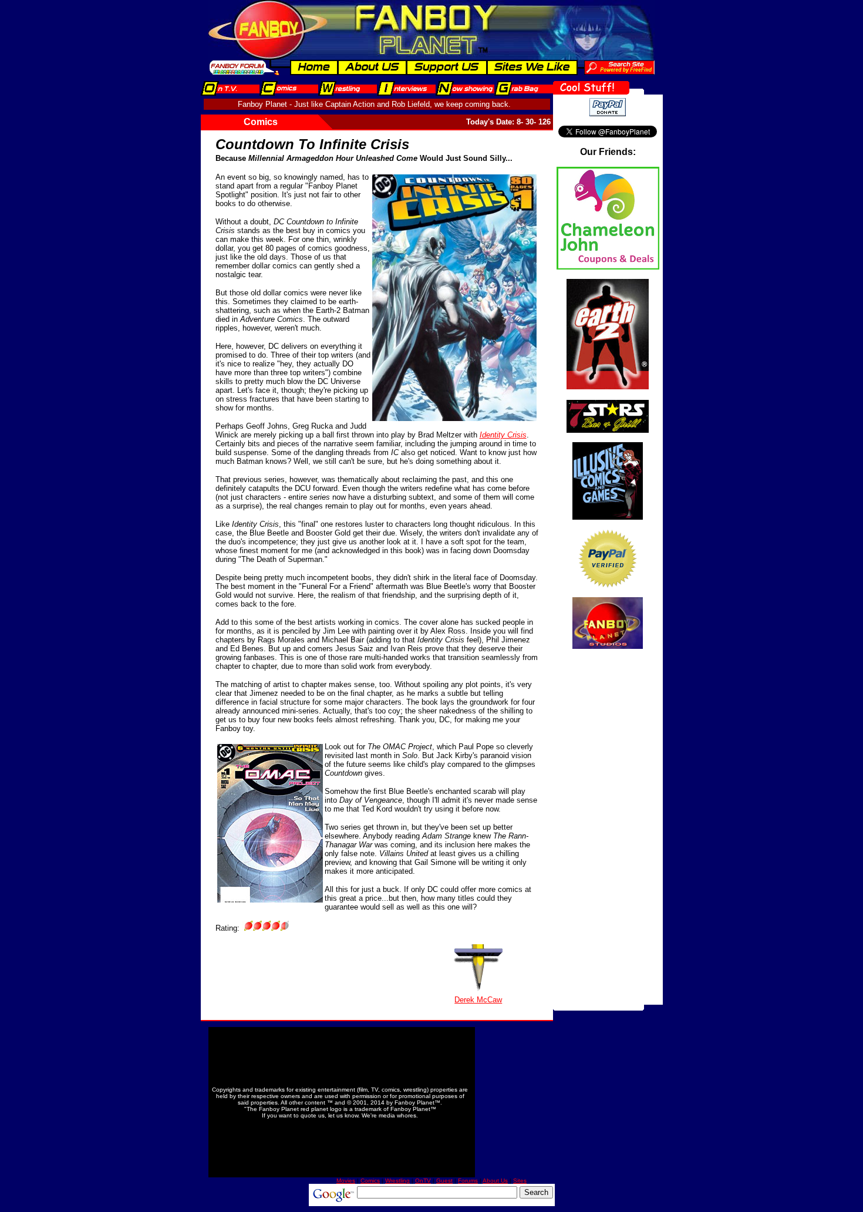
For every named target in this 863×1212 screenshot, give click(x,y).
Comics (370, 1180)
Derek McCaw (478, 999)
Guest (444, 1180)
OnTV (423, 1180)
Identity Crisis (503, 434)
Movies (345, 1180)
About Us (495, 1180)
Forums (468, 1180)
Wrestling (397, 1180)
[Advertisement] (607, 828)
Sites (520, 1180)
